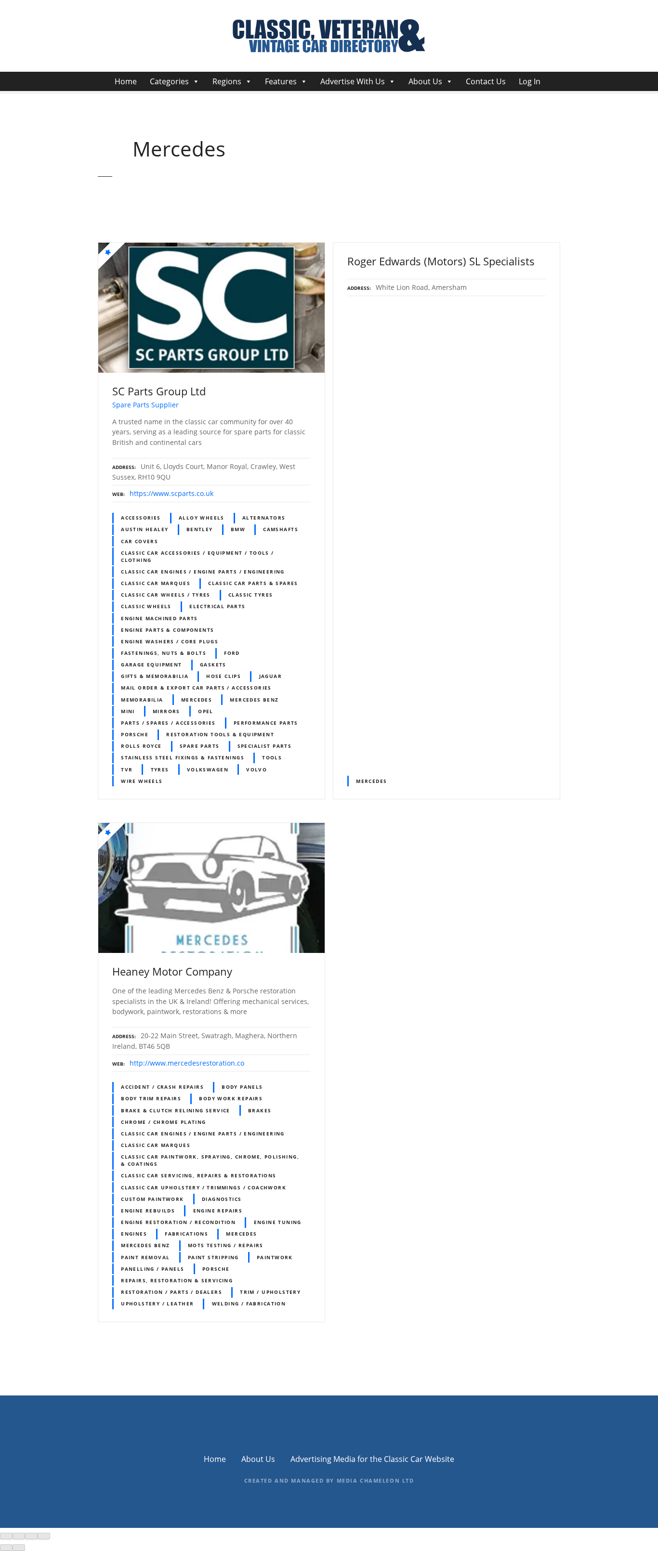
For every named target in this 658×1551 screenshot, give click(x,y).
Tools (272, 757)
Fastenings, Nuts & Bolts (163, 653)
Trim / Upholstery (270, 1292)
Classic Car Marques (155, 583)
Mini (128, 711)
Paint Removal (145, 1257)
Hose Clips (223, 676)
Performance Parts (266, 722)
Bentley (199, 529)
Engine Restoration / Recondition (178, 1222)
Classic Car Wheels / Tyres (166, 594)
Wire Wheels (142, 781)
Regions (226, 81)
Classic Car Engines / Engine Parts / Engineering (203, 571)
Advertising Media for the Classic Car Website (372, 1459)
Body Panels (242, 1086)
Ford (232, 653)
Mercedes (196, 699)
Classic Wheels (146, 606)
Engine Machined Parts (159, 618)
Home (126, 81)
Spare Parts (200, 746)
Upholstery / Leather (157, 1303)
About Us (425, 81)
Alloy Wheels (201, 517)
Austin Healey (144, 529)
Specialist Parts (264, 746)
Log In (529, 81)
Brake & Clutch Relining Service (175, 1110)
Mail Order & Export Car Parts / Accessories (196, 687)
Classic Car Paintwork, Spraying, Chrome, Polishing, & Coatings (210, 1160)
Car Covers (139, 541)
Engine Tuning (278, 1222)
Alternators (264, 517)
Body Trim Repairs (151, 1098)
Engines (134, 1233)
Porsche (134, 734)
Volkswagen (207, 769)
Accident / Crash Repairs (162, 1086)
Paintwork (275, 1257)
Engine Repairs (218, 1210)
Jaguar (270, 676)
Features (281, 81)
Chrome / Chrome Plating (163, 1122)
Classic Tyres (250, 594)
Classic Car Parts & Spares (253, 583)
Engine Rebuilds (148, 1210)
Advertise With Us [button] (352, 81)
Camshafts (280, 529)
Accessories (141, 517)
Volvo (256, 769)
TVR (126, 769)
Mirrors (166, 711)
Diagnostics (222, 1199)
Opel (205, 711)
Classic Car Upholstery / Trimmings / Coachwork (203, 1187)
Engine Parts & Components (167, 629)
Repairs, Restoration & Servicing (177, 1280)
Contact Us (486, 81)
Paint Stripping (213, 1257)
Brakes (259, 1110)
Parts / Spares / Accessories (168, 722)
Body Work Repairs (231, 1098)
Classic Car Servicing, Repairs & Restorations (198, 1175)
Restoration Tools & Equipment (220, 734)
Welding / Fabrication (249, 1303)
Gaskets (213, 664)
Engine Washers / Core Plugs (169, 641)
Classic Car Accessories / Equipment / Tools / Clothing (197, 556)
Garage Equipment (151, 664)
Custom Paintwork (152, 1199)
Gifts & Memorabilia (154, 676)
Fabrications (186, 1233)
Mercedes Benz (254, 699)
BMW (238, 529)
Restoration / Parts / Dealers (171, 1292)
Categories (169, 81)
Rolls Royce (141, 746)
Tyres (160, 769)
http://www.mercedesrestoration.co (187, 1063)
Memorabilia (142, 699)
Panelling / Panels (152, 1268)
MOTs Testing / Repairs (225, 1245)
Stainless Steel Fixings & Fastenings (182, 757)
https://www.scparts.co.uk (171, 493)
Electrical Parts (217, 606)
